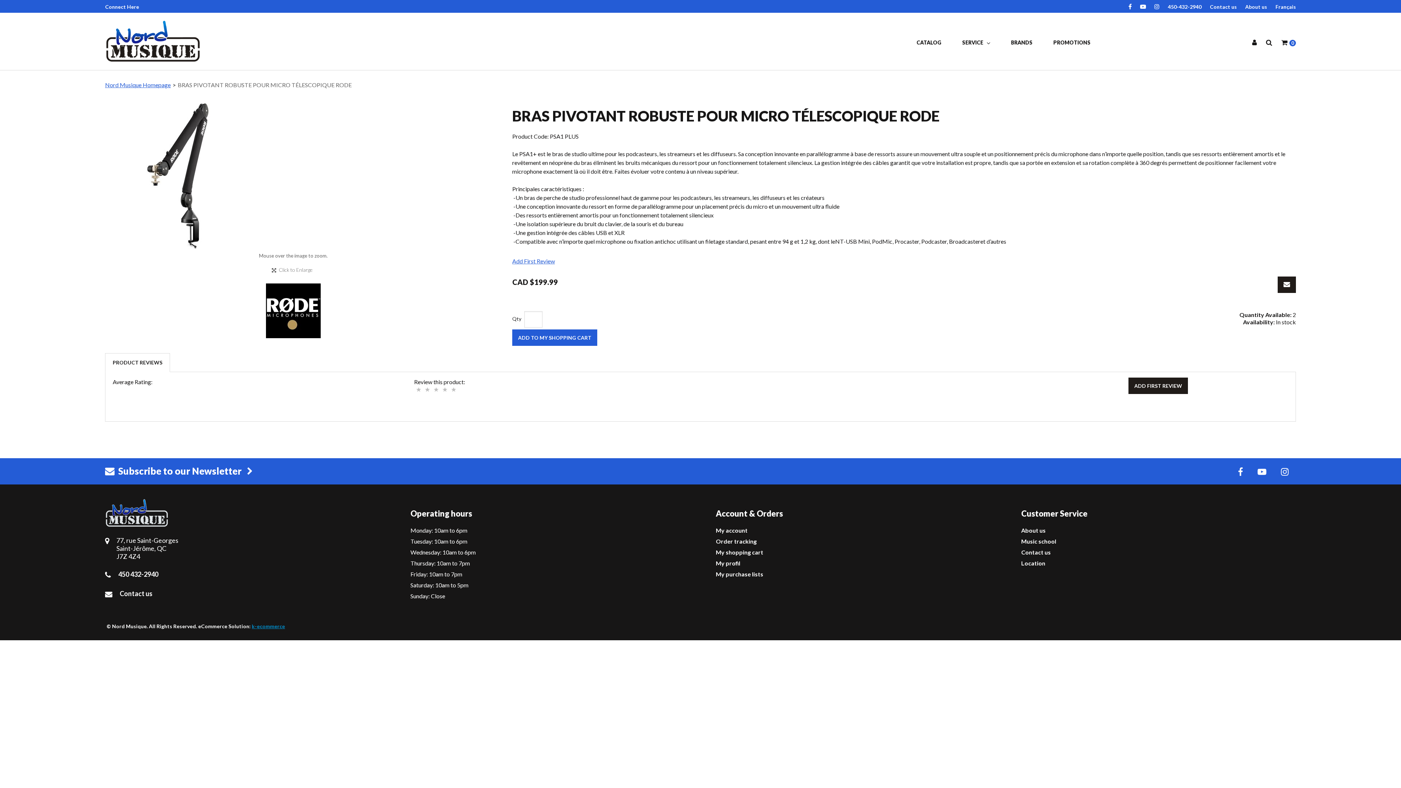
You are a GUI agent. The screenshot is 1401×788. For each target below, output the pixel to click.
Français (1285, 7)
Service (973, 42)
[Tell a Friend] (1287, 285)
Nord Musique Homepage (138, 84)
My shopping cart (739, 552)
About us (1256, 7)
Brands (1022, 42)
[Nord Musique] (154, 41)
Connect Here (122, 7)
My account (732, 530)
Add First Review (533, 261)
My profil (728, 563)
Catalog (928, 42)
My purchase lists (739, 574)
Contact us (1223, 7)
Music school (1038, 541)
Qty (516, 319)
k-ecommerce (268, 626)
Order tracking (736, 541)
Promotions (1072, 42)
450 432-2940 (138, 574)
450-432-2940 (1184, 7)
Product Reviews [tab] (137, 362)
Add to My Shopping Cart (554, 338)
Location (1033, 563)
